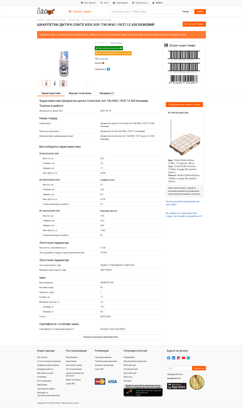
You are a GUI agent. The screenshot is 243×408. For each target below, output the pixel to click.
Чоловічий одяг (131, 369)
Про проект (42, 357)
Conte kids (103, 59)
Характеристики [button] (50, 93)
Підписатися (199, 368)
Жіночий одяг (130, 365)
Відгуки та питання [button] (80, 93)
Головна (40, 20)
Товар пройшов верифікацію (108, 48)
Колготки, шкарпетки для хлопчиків (97, 20)
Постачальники (44, 381)
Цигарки (127, 381)
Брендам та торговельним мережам (48, 394)
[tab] (80, 11)
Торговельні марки (46, 389)
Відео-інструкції (73, 380)
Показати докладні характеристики (100, 337)
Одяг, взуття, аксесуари (56, 20)
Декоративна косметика (135, 361)
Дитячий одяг (74, 20)
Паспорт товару (195, 24)
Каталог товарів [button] (81, 11)
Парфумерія (129, 357)
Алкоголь (128, 377)
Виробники (42, 385)
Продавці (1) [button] (107, 93)
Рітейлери (41, 377)
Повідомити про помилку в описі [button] (184, 104)
